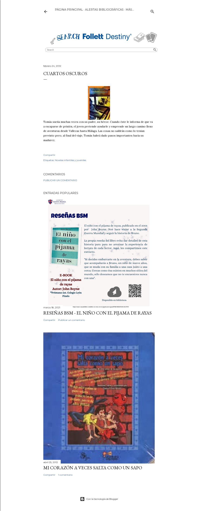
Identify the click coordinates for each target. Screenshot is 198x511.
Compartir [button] (49, 154)
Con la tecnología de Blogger (102, 498)
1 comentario (65, 474)
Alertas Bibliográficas (104, 9)
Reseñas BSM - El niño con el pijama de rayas (97, 313)
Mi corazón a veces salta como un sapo (92, 468)
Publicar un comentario (60, 180)
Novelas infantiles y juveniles (70, 160)
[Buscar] (152, 10)
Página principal (69, 9)
